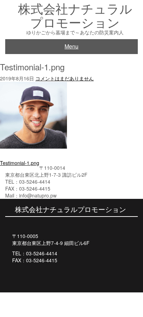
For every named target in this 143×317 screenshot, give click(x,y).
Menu (71, 46)
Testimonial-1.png (19, 162)
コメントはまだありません (64, 78)
